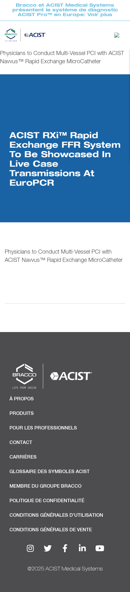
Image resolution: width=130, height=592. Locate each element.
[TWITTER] (48, 548)
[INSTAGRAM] (30, 548)
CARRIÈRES (23, 457)
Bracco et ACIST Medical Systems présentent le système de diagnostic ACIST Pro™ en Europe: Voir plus (65, 10)
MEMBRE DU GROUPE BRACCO (45, 486)
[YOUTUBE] (100, 548)
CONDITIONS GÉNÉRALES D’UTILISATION (56, 515)
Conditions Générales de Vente (50, 529)
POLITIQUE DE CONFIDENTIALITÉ (46, 500)
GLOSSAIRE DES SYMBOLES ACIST (49, 471)
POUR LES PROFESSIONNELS (43, 428)
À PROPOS (21, 399)
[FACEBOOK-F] (65, 548)
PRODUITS (21, 413)
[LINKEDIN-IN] (82, 548)
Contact (20, 442)
